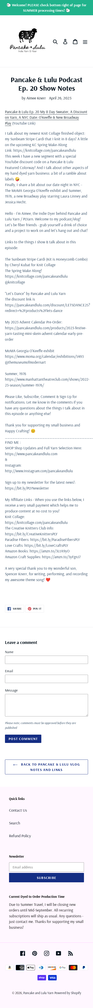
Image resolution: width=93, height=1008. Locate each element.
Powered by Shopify (67, 993)
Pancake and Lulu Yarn (38, 993)
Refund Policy (20, 835)
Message (11, 690)
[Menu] (85, 41)
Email (9, 671)
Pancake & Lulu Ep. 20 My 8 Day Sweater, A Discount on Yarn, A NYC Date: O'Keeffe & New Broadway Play (46, 117)
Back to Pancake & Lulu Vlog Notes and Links (50, 767)
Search (14, 823)
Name (9, 652)
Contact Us (18, 810)
